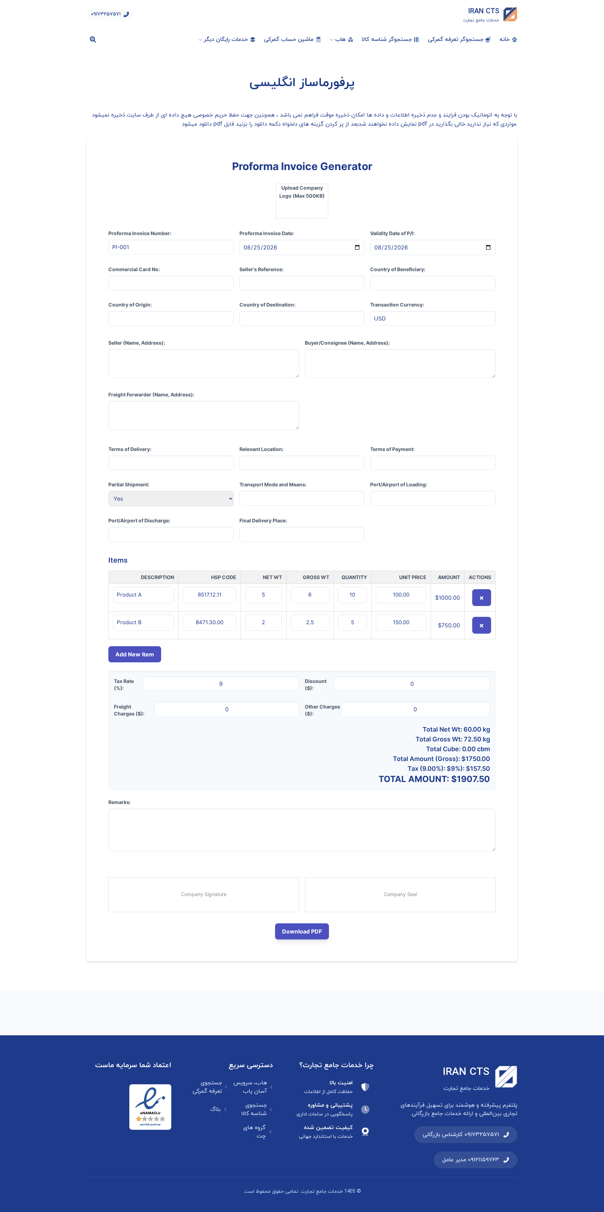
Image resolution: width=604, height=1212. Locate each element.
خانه (504, 39)
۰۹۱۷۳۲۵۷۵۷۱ (106, 14)
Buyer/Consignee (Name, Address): (347, 343)
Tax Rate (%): (124, 684)
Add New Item (134, 654)
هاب (340, 39)
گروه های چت (254, 1132)
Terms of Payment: (392, 449)
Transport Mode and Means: (273, 484)
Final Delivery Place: (263, 520)
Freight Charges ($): (129, 710)
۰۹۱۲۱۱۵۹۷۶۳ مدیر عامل (470, 1160)
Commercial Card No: (134, 269)
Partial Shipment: (128, 484)
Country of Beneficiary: (397, 269)
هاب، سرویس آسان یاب (250, 1087)
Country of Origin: (130, 305)
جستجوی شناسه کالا (254, 1109)
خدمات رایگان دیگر (226, 39)
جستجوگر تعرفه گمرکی (455, 39)
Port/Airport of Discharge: (139, 520)
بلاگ (215, 1109)
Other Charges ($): (322, 710)
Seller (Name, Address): (136, 343)
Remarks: (119, 802)
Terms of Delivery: (129, 449)
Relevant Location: (261, 449)
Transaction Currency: (397, 305)
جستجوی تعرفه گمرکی (207, 1087)
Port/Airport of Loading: (398, 484)
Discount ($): (315, 684)
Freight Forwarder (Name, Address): (151, 394)
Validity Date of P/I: (392, 233)
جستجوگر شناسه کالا (387, 39)
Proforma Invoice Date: (266, 233)
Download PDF (302, 931)
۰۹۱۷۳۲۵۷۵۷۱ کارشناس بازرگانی (461, 1135)
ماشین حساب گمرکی (289, 39)
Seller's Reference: (261, 269)
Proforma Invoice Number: (139, 233)
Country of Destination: (267, 305)
